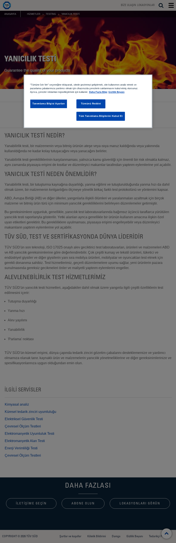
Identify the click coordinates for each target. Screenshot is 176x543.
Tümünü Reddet (91, 103)
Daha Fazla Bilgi (98, 92)
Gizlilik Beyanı (116, 92)
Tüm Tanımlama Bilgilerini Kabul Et (101, 116)
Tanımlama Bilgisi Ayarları (48, 103)
